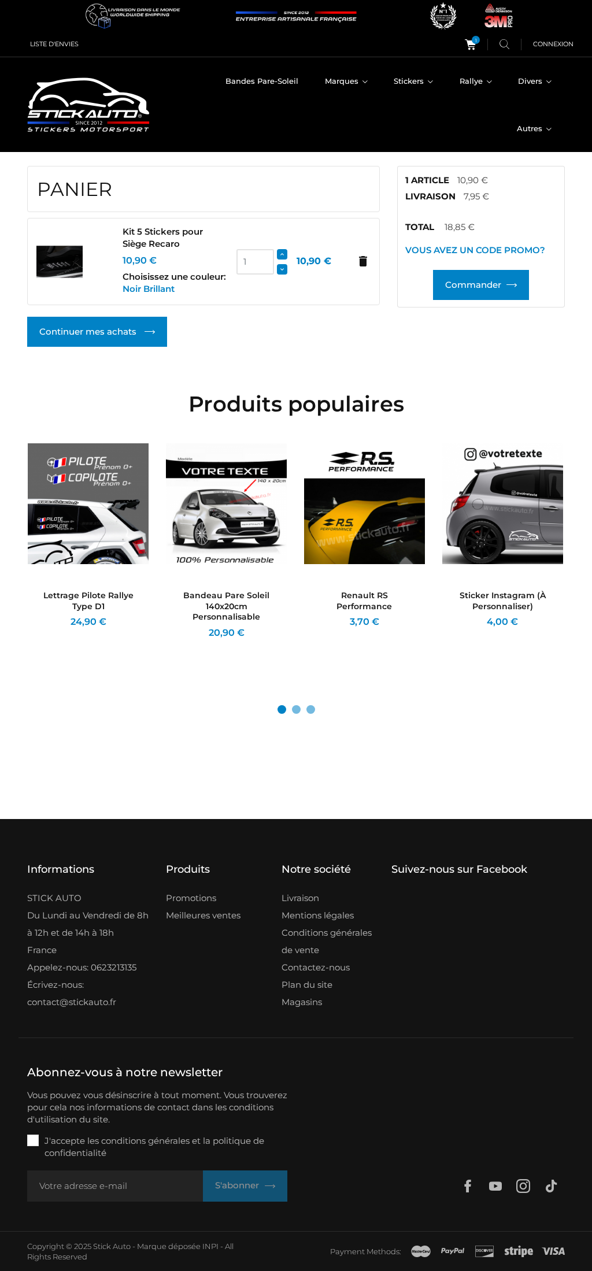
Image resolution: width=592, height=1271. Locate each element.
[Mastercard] (420, 1251)
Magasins (302, 1001)
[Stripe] (519, 1251)
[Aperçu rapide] (80, 648)
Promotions (191, 897)
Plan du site (307, 984)
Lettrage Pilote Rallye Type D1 (88, 601)
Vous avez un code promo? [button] (475, 249)
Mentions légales (318, 915)
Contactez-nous (316, 967)
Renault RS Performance (364, 601)
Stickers (410, 81)
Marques (343, 81)
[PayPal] (452, 1251)
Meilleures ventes (203, 915)
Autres (531, 128)
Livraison (300, 897)
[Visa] (553, 1251)
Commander (473, 284)
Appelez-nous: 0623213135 (81, 967)
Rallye (472, 81)
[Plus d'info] (99, 648)
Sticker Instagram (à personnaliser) (503, 601)
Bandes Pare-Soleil (261, 81)
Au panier (333, 648)
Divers (531, 81)
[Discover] (484, 1251)
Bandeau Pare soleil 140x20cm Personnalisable (226, 606)
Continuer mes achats (89, 331)
